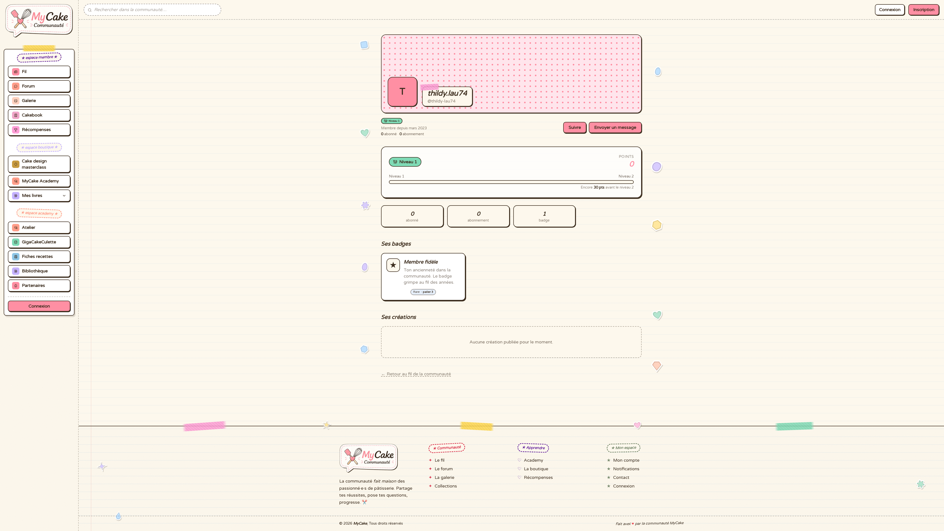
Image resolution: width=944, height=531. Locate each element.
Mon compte (626, 460)
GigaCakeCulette (39, 242)
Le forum (444, 469)
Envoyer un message (615, 127)
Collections (446, 486)
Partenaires (33, 285)
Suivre (575, 127)
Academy (533, 460)
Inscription (923, 9)
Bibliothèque (35, 271)
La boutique (536, 469)
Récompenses (36, 129)
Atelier (28, 227)
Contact (621, 477)
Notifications (626, 469)
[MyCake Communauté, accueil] (39, 21)
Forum (28, 86)
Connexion (39, 306)
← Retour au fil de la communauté (416, 374)
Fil (24, 71)
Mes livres (32, 195)
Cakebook (32, 115)
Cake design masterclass (34, 164)
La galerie (444, 477)
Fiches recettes (37, 256)
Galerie (29, 100)
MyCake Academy (40, 181)
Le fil (439, 460)
